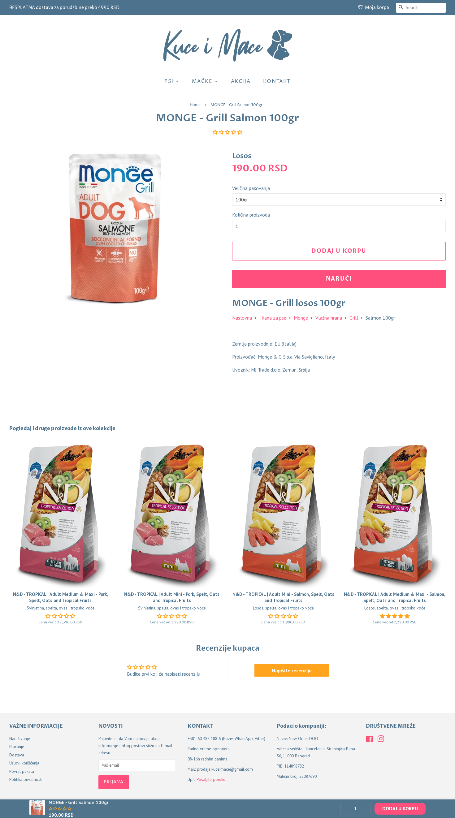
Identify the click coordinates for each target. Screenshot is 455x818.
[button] (227, 132)
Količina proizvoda (251, 215)
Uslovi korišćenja (24, 763)
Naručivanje (19, 738)
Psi (169, 81)
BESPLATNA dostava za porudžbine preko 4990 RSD (64, 8)
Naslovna (242, 318)
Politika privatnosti (25, 779)
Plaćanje (16, 746)
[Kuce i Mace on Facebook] (369, 740)
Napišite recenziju (292, 670)
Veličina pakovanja (251, 188)
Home (195, 105)
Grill (353, 318)
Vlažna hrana (328, 318)
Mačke (203, 81)
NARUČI (339, 279)
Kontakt (277, 81)
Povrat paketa (21, 771)
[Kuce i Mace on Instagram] (380, 740)
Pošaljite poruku (211, 779)
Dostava (16, 755)
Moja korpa (377, 8)
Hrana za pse (272, 318)
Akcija (241, 81)
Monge (301, 318)
